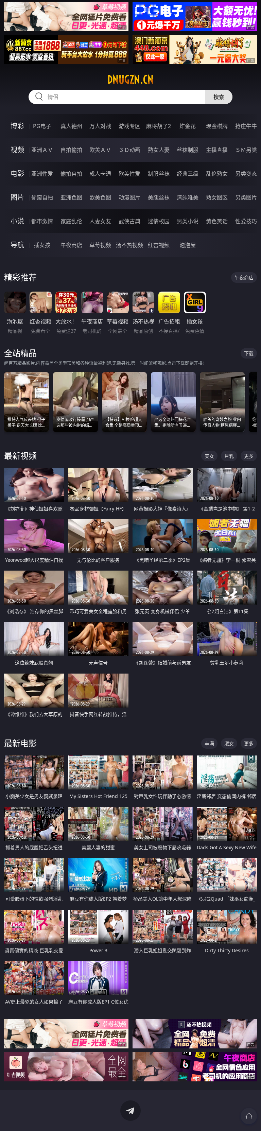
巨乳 (229, 456)
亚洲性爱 (42, 173)
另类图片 (246, 197)
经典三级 (187, 173)
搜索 (218, 97)
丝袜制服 (187, 150)
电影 (17, 173)
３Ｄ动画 (129, 150)
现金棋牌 (217, 126)
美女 (209, 456)
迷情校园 (159, 221)
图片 (17, 197)
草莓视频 (100, 245)
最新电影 (20, 743)
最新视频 (20, 455)
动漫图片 (129, 197)
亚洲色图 (71, 197)
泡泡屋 (187, 245)
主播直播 (217, 150)
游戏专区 (129, 126)
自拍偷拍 (71, 150)
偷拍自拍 (71, 173)
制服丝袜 (159, 173)
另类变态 (246, 173)
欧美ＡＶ (100, 150)
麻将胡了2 (158, 126)
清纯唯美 (187, 197)
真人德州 (71, 126)
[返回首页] (249, 1116)
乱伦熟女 (217, 173)
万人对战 (100, 126)
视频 (17, 149)
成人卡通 (100, 173)
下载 (249, 353)
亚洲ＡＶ (42, 150)
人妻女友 (100, 221)
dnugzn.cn (130, 79)
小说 (17, 221)
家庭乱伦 (71, 221)
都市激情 (42, 221)
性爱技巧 (246, 221)
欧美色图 (100, 197)
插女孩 (42, 245)
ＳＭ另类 (246, 150)
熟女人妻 (159, 150)
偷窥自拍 (42, 197)
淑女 (229, 743)
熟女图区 (217, 197)
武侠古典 (129, 221)
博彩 (17, 125)
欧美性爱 (129, 173)
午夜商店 (71, 245)
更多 (249, 456)
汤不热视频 (129, 245)
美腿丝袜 (159, 197)
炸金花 (187, 126)
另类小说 (187, 221)
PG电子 (42, 126)
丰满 (209, 743)
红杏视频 (159, 245)
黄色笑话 (217, 221)
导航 (17, 244)
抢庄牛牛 (246, 126)
